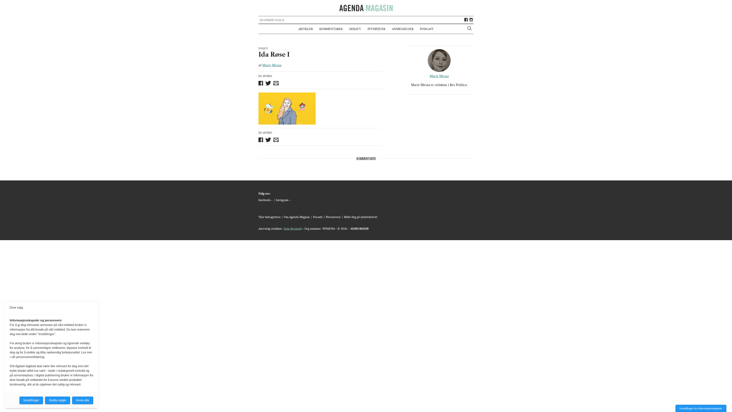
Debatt (355, 29)
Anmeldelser (402, 29)
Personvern (333, 217)
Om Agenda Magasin (297, 217)
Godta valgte (57, 400)
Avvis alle (82, 400)
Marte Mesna (271, 65)
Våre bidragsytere (269, 217)
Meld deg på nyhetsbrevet (360, 217)
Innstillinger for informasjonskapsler (701, 408)
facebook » (265, 200)
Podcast (427, 29)
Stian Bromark (292, 228)
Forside (318, 217)
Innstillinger (31, 400)
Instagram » (283, 200)
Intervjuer (376, 29)
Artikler (305, 29)
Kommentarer (331, 29)
